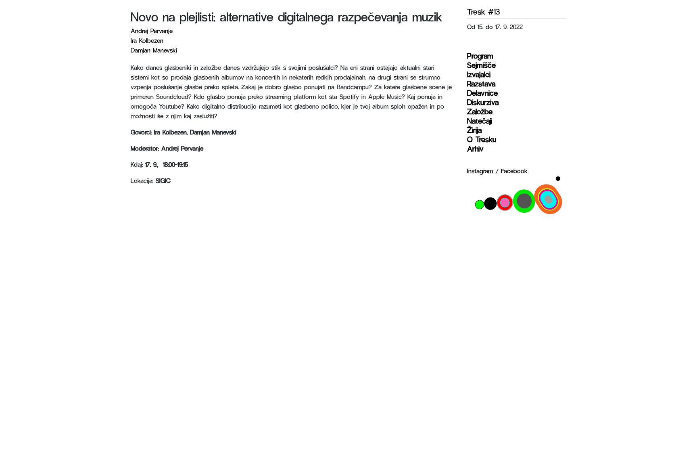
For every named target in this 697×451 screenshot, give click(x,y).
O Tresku (481, 139)
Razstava (481, 83)
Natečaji (479, 120)
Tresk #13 (483, 11)
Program (480, 55)
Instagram (480, 170)
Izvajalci (478, 74)
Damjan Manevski (154, 50)
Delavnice (482, 92)
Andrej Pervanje (152, 30)
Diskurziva (483, 102)
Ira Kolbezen (147, 40)
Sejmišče (481, 64)
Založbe (479, 111)
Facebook (514, 170)
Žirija (474, 129)
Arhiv (475, 148)
